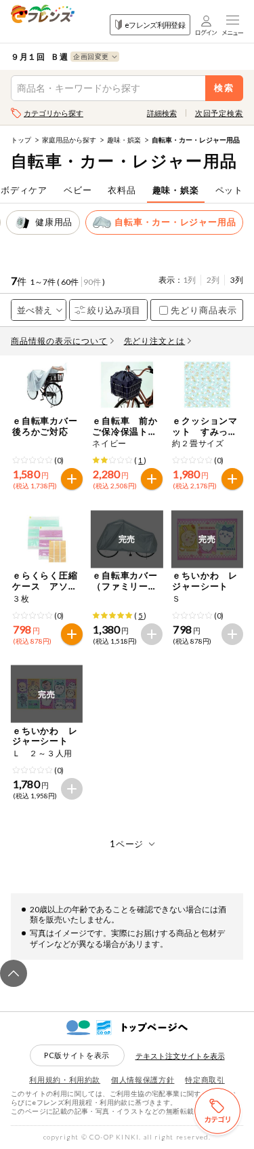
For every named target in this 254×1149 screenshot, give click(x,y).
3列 (236, 280)
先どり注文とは (155, 341)
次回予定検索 (219, 113)
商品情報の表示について (59, 341)
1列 (189, 280)
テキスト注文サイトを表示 (180, 1055)
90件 (92, 282)
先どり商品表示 (204, 310)
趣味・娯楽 (124, 140)
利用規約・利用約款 (64, 1079)
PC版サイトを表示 (77, 1055)
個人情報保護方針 (142, 1079)
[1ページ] (127, 844)
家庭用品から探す (69, 140)
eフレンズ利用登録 (155, 24)
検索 (224, 88)
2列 (213, 280)
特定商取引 (204, 1079)
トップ (21, 140)
